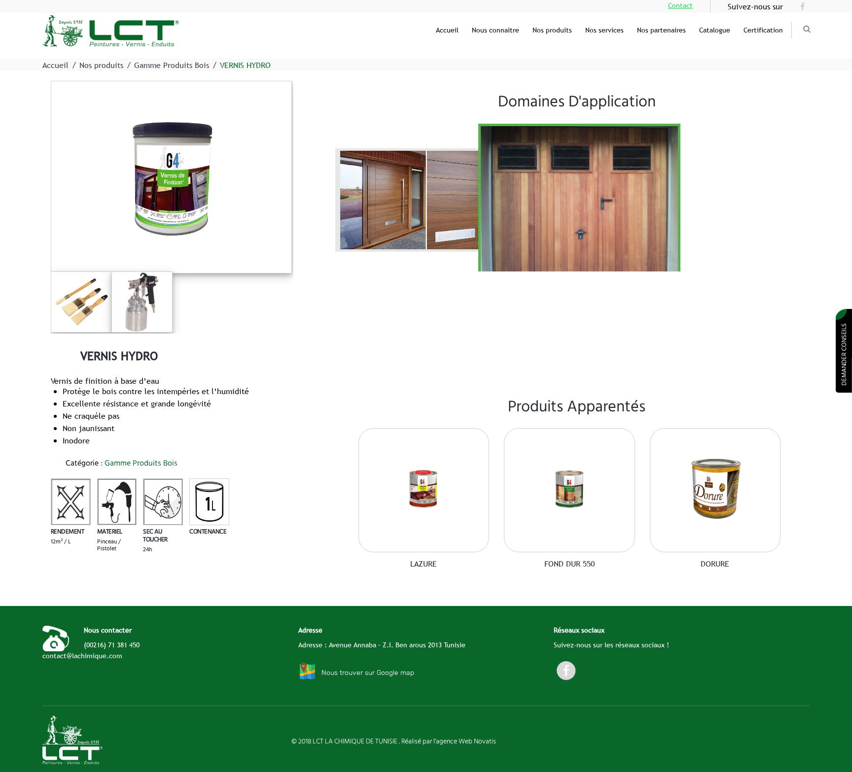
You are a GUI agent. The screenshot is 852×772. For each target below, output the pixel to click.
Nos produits (552, 30)
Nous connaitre (495, 30)
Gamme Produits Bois (171, 65)
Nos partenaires (661, 30)
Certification (763, 30)
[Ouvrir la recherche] (807, 29)
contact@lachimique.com (82, 655)
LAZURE (423, 563)
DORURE (715, 563)
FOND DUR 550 (569, 563)
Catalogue (714, 30)
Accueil (447, 30)
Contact (680, 5)
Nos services (604, 30)
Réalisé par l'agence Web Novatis (448, 741)
